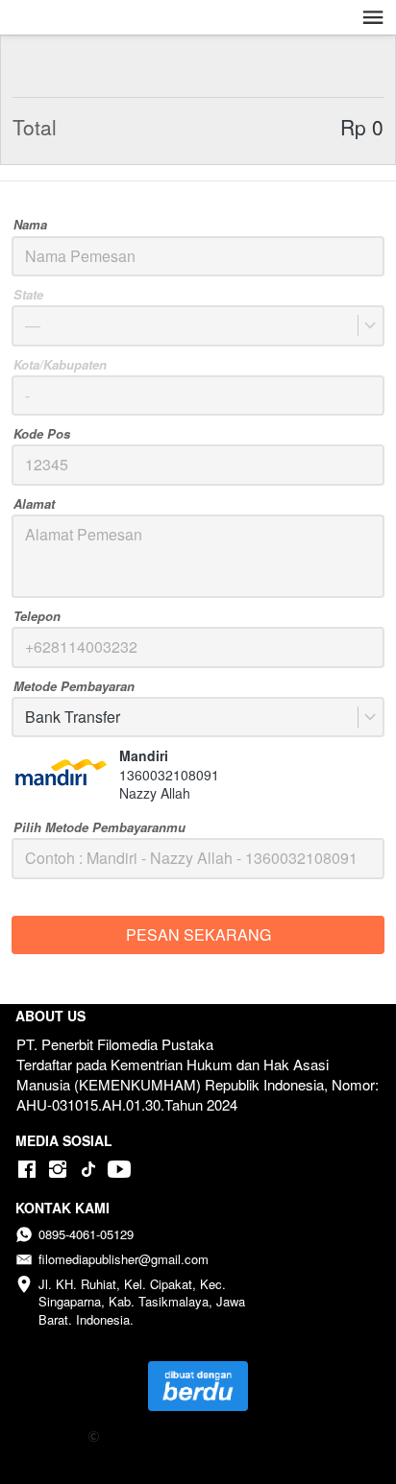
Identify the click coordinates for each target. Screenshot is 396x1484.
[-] (26, 1170)
